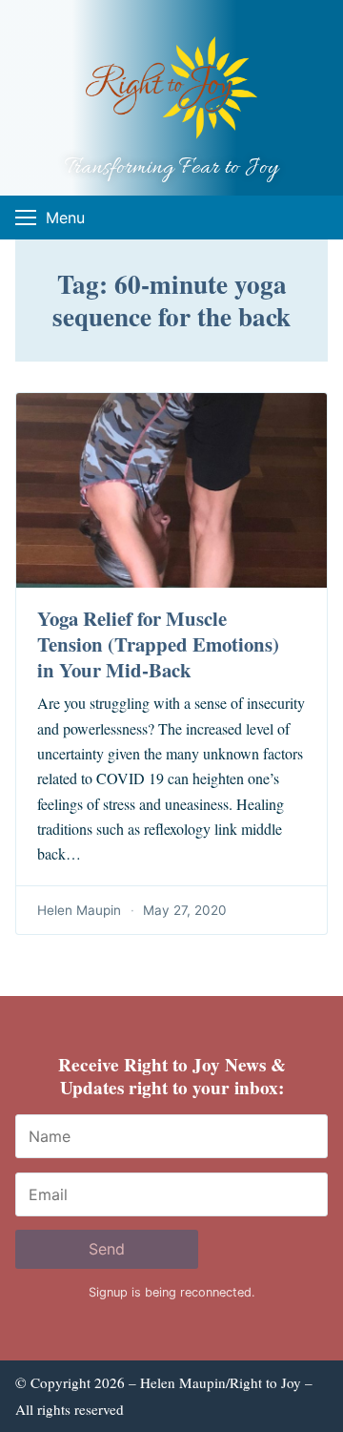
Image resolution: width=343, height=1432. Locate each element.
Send (107, 1248)
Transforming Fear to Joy (171, 168)
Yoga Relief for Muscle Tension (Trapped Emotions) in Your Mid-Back (158, 644)
